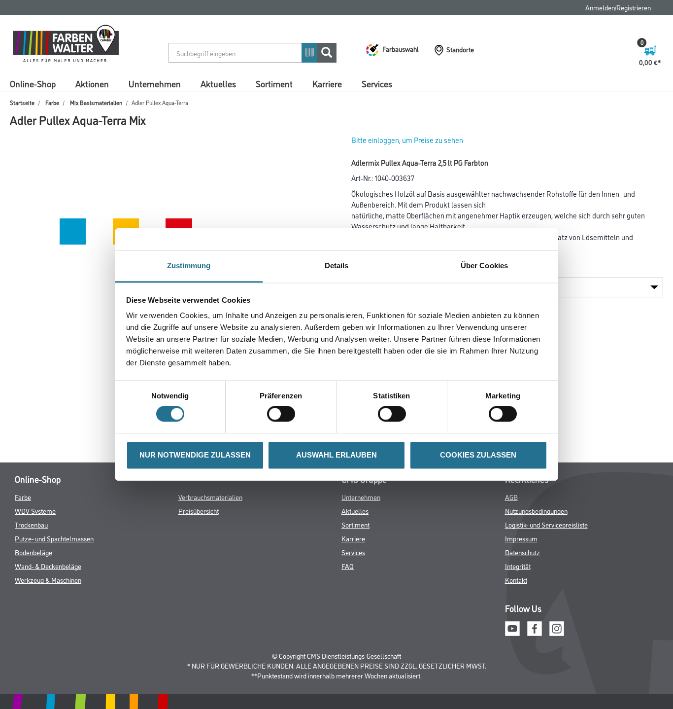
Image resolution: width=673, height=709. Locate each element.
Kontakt (516, 579)
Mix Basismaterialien (96, 102)
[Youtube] (512, 627)
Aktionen (92, 83)
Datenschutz (522, 552)
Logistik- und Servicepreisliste (546, 524)
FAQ (347, 565)
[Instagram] (556, 627)
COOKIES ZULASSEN (478, 455)
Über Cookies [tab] (484, 265)
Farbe (52, 102)
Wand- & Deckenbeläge (48, 565)
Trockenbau (31, 524)
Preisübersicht (198, 510)
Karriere (327, 83)
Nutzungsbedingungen (536, 510)
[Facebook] (534, 627)
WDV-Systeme (35, 510)
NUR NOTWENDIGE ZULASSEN (195, 455)
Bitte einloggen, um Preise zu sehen (407, 140)
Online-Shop (33, 83)
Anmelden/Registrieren (618, 7)
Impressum (521, 538)
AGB (511, 496)
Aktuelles (218, 83)
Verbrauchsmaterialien (210, 496)
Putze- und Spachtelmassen (54, 538)
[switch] (283, 414)
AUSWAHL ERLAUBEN (336, 455)
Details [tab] (337, 265)
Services (377, 83)
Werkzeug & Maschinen (48, 579)
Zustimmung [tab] (189, 265)
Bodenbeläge (33, 552)
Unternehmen (155, 83)
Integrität (518, 565)
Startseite (22, 102)
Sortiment (274, 83)
